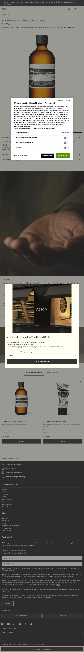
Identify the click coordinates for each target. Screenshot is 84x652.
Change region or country (42, 361)
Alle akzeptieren (62, 155)
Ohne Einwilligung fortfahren (63, 100)
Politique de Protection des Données (43, 128)
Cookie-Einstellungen (20, 155)
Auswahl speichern (47, 155)
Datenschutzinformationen (23, 128)
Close (77, 286)
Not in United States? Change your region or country (24, 352)
